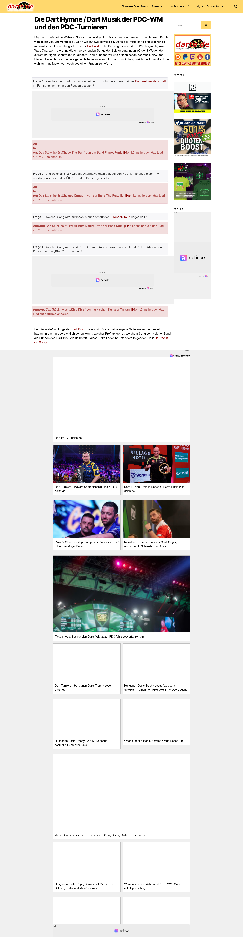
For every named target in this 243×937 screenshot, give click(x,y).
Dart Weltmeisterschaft (150, 81)
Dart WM (93, 46)
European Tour (120, 217)
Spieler (155, 6)
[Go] (206, 25)
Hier (127, 152)
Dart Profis (78, 329)
